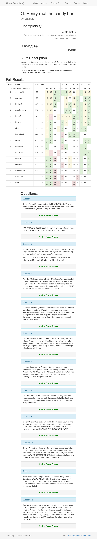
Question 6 (27, 333)
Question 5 (27, 302)
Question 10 (28, 442)
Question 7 (27, 361)
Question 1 (27, 198)
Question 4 (27, 273)
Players (67, 3)
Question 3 (27, 244)
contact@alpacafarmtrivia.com (79, 535)
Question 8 (27, 390)
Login (85, 3)
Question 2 (27, 222)
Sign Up (77, 3)
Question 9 (27, 416)
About (35, 3)
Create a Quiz (56, 3)
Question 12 (28, 499)
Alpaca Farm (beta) (15, 3)
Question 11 (28, 471)
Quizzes (44, 3)
